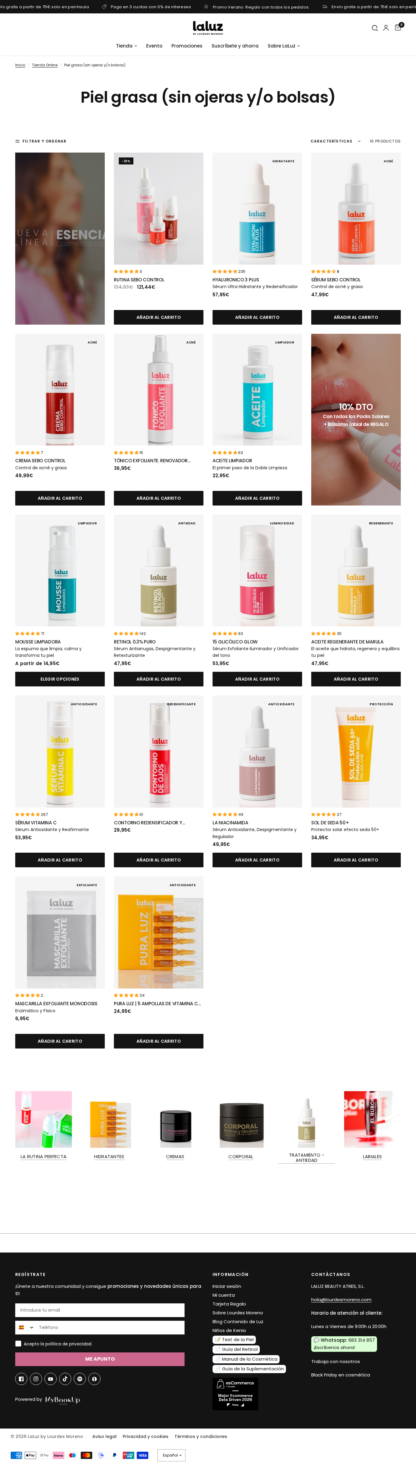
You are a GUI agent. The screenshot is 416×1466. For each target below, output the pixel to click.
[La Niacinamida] (257, 752)
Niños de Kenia (229, 1330)
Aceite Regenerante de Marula (347, 642)
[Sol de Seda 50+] (356, 752)
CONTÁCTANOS (330, 1274)
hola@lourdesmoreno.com (341, 1299)
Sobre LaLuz (281, 46)
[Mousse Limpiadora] (60, 571)
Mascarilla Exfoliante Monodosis (56, 1003)
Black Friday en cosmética (340, 1375)
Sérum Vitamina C (35, 822)
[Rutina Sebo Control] (158, 209)
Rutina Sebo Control (139, 280)
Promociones (187, 46)
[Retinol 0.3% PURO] (158, 571)
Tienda (124, 46)
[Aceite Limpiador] (257, 390)
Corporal (240, 1156)
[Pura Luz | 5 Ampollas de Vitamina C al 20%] (158, 932)
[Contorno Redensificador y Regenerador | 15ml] (158, 752)
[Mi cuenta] (386, 27)
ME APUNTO (100, 1358)
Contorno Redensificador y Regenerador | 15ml (148, 822)
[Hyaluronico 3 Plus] (257, 209)
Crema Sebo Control (40, 460)
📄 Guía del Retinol (236, 1349)
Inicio (20, 65)
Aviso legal (104, 1436)
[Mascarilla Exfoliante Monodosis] (60, 932)
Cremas (175, 1156)
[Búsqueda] (375, 28)
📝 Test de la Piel (234, 1339)
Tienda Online (45, 65)
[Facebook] (21, 1379)
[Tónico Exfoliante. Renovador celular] (158, 390)
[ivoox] (94, 1379)
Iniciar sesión (227, 1286)
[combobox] (26, 1327)
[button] (126, 271)
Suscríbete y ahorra (235, 46)
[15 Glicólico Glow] (257, 571)
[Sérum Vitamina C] (60, 752)
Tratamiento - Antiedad (306, 1157)
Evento (154, 46)
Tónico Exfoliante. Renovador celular (151, 460)
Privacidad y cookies (145, 1436)
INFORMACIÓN (231, 1274)
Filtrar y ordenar (44, 141)
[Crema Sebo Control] (60, 390)
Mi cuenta (224, 1295)
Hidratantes (109, 1156)
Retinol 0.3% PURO (135, 642)
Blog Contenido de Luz (238, 1321)
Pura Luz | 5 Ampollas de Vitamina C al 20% (156, 1003)
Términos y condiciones (201, 1436)
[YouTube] (50, 1379)
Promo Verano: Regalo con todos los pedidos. (261, 6)
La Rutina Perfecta (43, 1156)
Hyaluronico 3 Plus (236, 280)
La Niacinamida (230, 822)
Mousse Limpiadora (38, 642)
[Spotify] (80, 1379)
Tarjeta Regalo (229, 1304)
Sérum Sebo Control (336, 280)
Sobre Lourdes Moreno (238, 1312)
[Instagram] (36, 1379)
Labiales (372, 1156)
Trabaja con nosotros (335, 1361)
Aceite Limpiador (232, 460)
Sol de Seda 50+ (330, 822)
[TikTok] (65, 1379)
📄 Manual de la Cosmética (246, 1359)
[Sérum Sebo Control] (356, 209)
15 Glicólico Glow (235, 642)
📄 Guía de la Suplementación (249, 1369)
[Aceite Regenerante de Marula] (356, 571)
